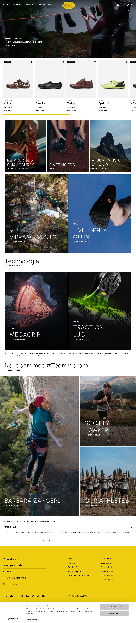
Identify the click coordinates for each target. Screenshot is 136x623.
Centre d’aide (107, 567)
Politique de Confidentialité (37, 532)
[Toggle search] (118, 5)
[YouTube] (11, 596)
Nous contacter (108, 563)
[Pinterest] (33, 596)
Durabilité (72, 567)
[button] (78, 596)
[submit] (130, 527)
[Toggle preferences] (131, 5)
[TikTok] (22, 596)
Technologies (18, 5)
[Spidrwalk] (113, 79)
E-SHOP (7, 571)
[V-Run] (18, 79)
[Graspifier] (50, 79)
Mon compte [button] (107, 579)
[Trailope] (81, 79)
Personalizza (113, 613)
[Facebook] (17, 596)
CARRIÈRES (73, 579)
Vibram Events (11, 559)
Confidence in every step (79, 575)
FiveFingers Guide (13, 565)
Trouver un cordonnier (15, 577)
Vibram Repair (74, 571)
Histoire (71, 563)
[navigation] (27, 5)
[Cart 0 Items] (128, 5)
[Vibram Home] (68, 5)
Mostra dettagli (31, 619)
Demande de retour (110, 575)
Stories (42, 5)
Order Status (107, 571)
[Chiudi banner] (133, 604)
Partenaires (31, 5)
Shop (50, 5)
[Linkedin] (27, 596)
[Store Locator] (121, 5)
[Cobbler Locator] (125, 5)
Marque (6, 5)
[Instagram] (6, 596)
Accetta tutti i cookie (114, 607)
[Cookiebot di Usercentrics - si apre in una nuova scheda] (13, 619)
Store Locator (10, 584)
